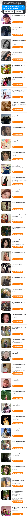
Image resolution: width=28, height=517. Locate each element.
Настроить (18, 11)
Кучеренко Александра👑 (19, 40)
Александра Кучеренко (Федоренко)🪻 (18, 228)
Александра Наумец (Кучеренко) (17, 492)
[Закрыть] (22, 7)
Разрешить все (9, 11)
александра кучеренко (18, 379)
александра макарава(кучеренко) (18, 479)
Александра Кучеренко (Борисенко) (18, 240)
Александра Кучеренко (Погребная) (18, 352)
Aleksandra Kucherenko (18, 102)
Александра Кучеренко (18, 15)
